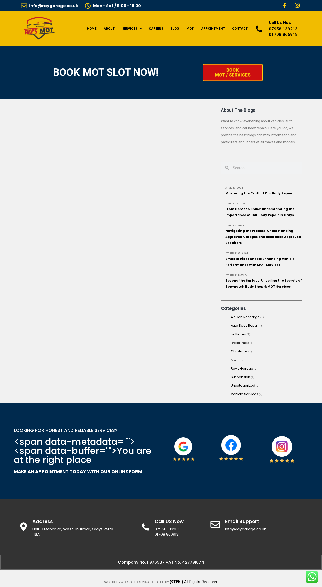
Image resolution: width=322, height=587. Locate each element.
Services (129, 28)
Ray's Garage (242, 368)
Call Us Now (280, 22)
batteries (238, 334)
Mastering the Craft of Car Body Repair (259, 193)
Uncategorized (243, 385)
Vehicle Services (244, 394)
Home (91, 28)
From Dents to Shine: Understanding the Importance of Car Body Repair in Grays (259, 212)
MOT (190, 28)
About (109, 28)
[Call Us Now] (259, 28)
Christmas (239, 351)
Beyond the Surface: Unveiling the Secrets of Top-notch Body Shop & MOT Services (263, 283)
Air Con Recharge (245, 317)
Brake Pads (240, 343)
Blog (174, 28)
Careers (156, 28)
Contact (240, 28)
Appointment (213, 28)
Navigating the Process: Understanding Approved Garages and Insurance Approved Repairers (263, 237)
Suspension (240, 377)
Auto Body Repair (245, 325)
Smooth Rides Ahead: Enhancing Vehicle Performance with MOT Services (259, 261)
